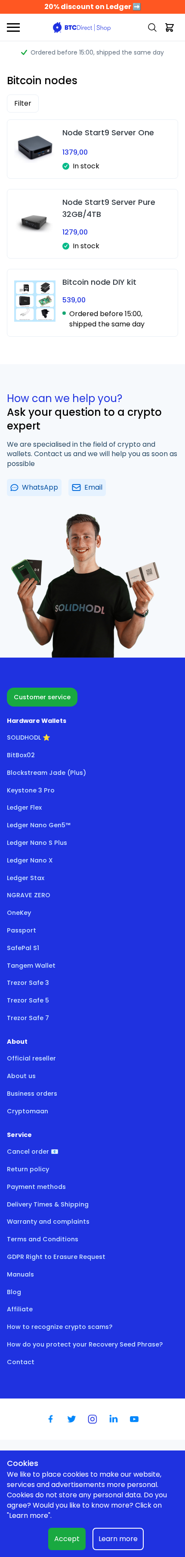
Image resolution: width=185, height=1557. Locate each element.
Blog (14, 1292)
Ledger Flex (24, 807)
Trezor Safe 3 (28, 982)
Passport (21, 930)
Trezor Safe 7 (28, 1018)
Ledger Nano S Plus (37, 842)
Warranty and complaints (48, 1221)
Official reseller (31, 1058)
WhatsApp (40, 487)
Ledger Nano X (30, 860)
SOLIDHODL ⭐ (28, 737)
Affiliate (20, 1309)
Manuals (20, 1274)
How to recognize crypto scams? (59, 1326)
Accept (67, 1539)
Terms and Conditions (42, 1239)
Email (93, 487)
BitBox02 (21, 755)
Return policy (28, 1169)
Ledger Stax (25, 878)
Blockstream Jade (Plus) (46, 772)
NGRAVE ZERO (28, 895)
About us (21, 1076)
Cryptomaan (27, 1111)
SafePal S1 (23, 948)
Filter (22, 103)
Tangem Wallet (31, 965)
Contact (20, 1362)
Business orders (32, 1093)
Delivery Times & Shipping (48, 1204)
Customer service (42, 697)
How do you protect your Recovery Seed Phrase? (85, 1344)
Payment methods (36, 1186)
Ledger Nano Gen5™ (39, 825)
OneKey (19, 912)
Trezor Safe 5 (28, 1000)
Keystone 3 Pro (31, 790)
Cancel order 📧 (33, 1151)
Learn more (118, 1539)
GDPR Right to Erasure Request (56, 1256)
